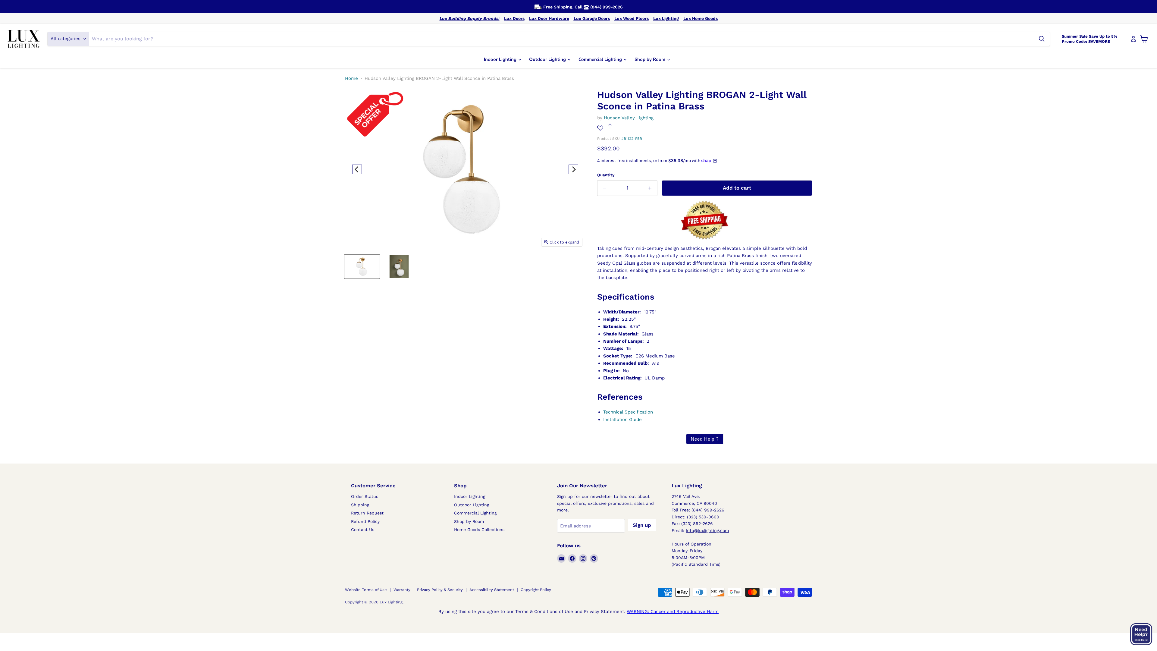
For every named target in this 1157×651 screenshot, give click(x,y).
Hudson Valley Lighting (629, 118)
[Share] (610, 129)
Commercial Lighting (600, 59)
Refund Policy (365, 521)
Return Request (367, 513)
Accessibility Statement (491, 589)
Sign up (642, 525)
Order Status (364, 496)
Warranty (402, 589)
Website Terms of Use (366, 589)
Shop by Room (650, 59)
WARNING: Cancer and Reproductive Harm (673, 611)
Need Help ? (705, 439)
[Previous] (357, 169)
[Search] (1041, 39)
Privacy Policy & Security (440, 589)
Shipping (360, 504)
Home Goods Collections (479, 529)
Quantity (605, 175)
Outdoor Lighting (548, 59)
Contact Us (362, 529)
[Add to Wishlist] (600, 128)
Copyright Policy (536, 589)
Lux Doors (514, 18)
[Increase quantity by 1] (650, 188)
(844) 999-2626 (606, 7)
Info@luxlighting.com (707, 530)
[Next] (573, 169)
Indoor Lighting (501, 59)
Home (351, 78)
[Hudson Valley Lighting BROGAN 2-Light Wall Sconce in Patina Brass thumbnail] (362, 266)
